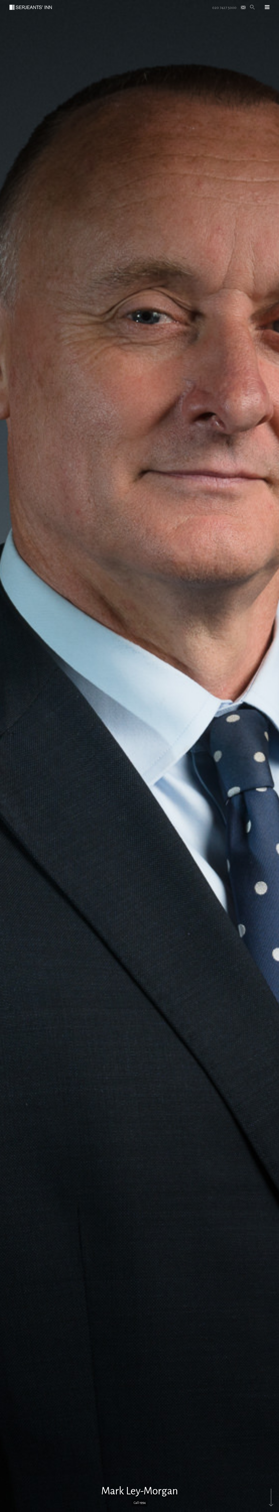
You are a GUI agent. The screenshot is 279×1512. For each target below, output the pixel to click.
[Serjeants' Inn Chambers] (30, 7)
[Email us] (243, 7)
